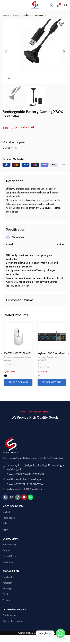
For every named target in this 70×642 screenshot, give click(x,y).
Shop (15, 15)
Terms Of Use (9, 556)
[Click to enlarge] (9, 78)
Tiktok (5, 594)
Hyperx (6, 529)
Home (6, 15)
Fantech (7, 360)
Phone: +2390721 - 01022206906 (25, 484)
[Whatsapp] (30, 497)
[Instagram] (11, 497)
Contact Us (8, 562)
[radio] (5, 376)
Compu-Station (25, 633)
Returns (6, 550)
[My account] (51, 5)
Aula (5, 523)
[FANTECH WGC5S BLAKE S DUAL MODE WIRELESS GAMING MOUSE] (18, 337)
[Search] (65, 5)
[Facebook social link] (12, 148)
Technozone (9, 517)
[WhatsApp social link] (16, 148)
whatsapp (7, 588)
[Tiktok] (18, 497)
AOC (40, 363)
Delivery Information (12, 621)
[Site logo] (35, 4)
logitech (6, 512)
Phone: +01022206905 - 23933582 (25, 474)
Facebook (7, 577)
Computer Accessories (14, 356)
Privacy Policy (9, 544)
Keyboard (42, 359)
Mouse (28, 356)
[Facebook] (5, 497)
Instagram (7, 582)
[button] (6, 51)
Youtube (6, 600)
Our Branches (9, 615)
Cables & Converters (34, 15)
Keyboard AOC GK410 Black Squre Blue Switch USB (52, 354)
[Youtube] (24, 497)
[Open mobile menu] (4, 5)
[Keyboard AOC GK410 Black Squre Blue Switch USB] (52, 337)
